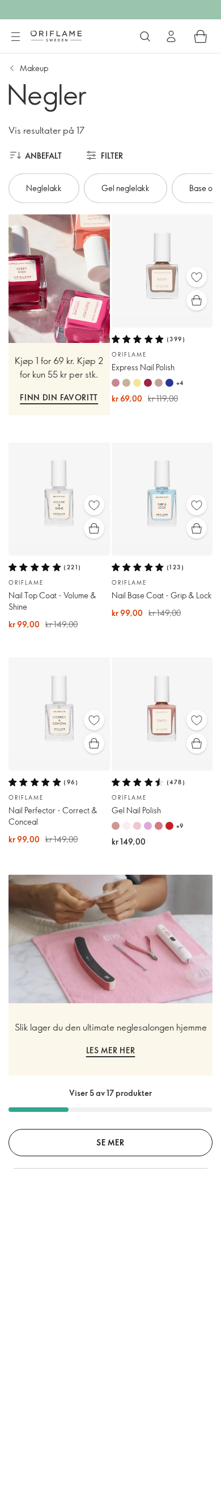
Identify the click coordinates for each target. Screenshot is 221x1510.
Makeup (34, 68)
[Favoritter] (196, 277)
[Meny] (15, 37)
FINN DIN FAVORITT (59, 397)
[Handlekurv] (200, 36)
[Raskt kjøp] (196, 300)
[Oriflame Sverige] (56, 35)
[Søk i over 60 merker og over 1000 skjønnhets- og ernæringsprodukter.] (145, 36)
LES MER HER (110, 1050)
